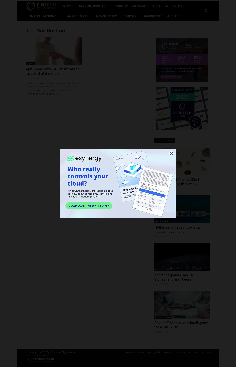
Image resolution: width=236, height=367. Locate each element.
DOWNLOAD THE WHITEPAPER (89, 205)
